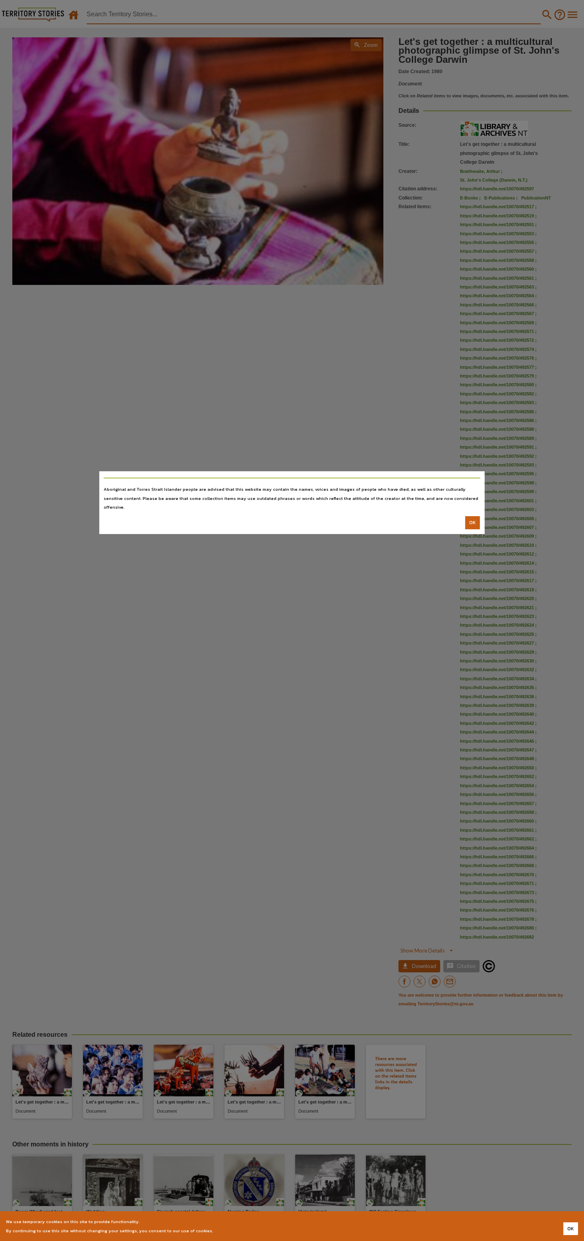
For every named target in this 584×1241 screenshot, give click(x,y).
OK (472, 522)
